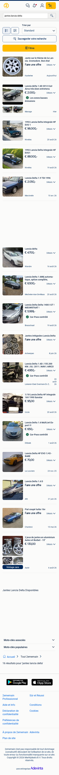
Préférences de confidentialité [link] (11, 722)
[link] (6, 5)
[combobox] (25, 15)
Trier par (26, 25)
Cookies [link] (34, 710)
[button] (35, 5)
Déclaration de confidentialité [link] (11, 712)
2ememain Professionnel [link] (10, 697)
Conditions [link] (36, 704)
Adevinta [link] (34, 732)
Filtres (31, 48)
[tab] (6, 30)
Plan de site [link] (9, 738)
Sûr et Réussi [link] (37, 695)
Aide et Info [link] (9, 704)
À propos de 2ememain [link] (15, 732)
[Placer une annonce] (51, 5)
